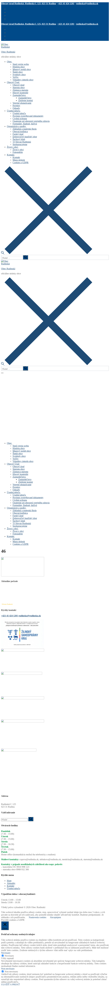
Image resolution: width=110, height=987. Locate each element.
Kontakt (10, 886)
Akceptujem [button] (55, 917)
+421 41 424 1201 (66, 3)
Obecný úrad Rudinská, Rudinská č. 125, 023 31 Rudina (28, 3)
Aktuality (11, 883)
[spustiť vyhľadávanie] (25, 257)
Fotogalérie (6, 375)
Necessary (9, 956)
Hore (9, 880)
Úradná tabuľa (13, 888)
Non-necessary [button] (8, 968)
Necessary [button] (5, 953)
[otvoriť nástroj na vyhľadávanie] (46, 253)
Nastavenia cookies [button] (37, 917)
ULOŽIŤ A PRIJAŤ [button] (10, 984)
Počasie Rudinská (7, 604)
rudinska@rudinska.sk (87, 3)
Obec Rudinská (8, 52)
